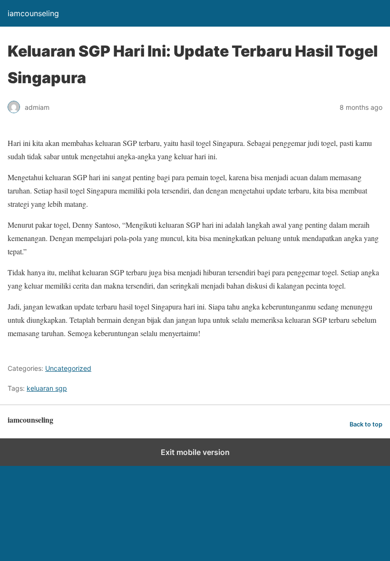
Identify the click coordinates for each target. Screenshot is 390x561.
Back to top (366, 424)
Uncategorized (68, 368)
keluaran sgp (47, 388)
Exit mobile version (195, 452)
